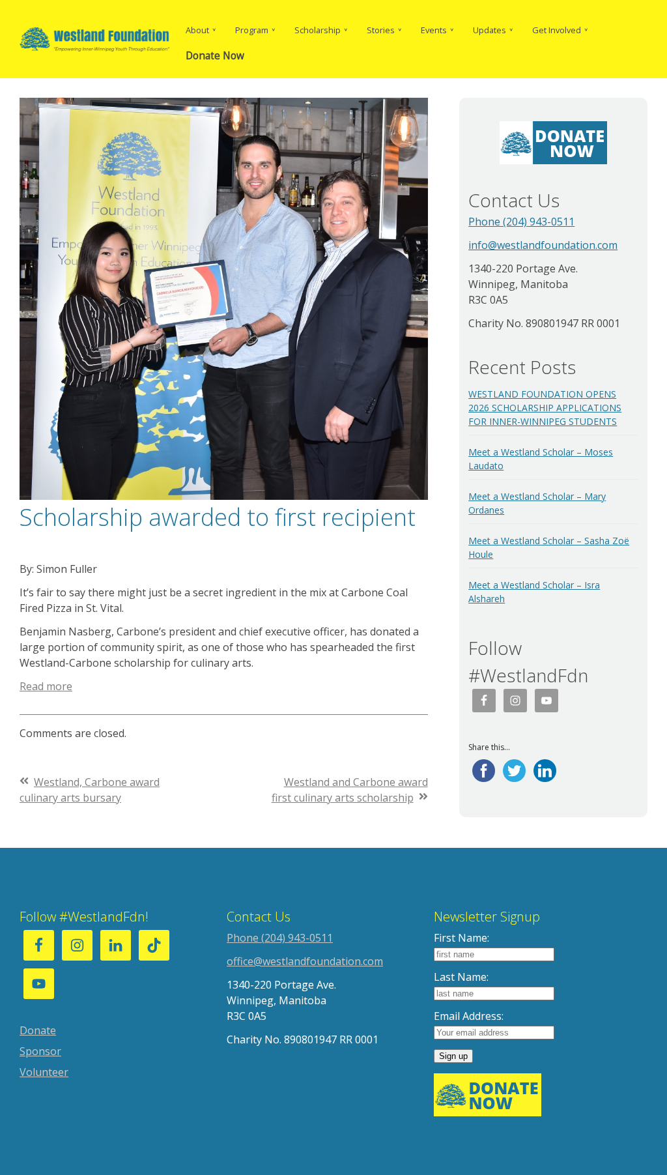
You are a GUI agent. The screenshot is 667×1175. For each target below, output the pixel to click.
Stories (381, 30)
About (197, 30)
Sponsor (40, 1051)
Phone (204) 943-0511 (521, 221)
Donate (38, 1030)
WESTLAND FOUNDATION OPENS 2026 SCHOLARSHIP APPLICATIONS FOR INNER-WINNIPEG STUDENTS (544, 408)
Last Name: (461, 977)
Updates (489, 30)
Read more (46, 686)
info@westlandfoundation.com (542, 245)
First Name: (461, 938)
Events (434, 30)
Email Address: (469, 1016)
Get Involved (556, 30)
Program (251, 30)
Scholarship (317, 30)
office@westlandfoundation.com (305, 961)
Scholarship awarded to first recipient (218, 517)
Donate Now (215, 56)
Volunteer (44, 1072)
